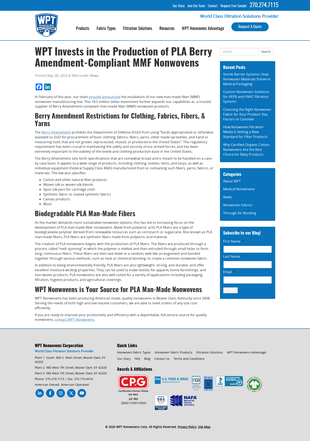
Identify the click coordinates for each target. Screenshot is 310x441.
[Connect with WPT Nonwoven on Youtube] (61, 394)
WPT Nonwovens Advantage (203, 29)
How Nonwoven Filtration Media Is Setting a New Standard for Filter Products (245, 132)
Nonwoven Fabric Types (134, 352)
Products (82, 29)
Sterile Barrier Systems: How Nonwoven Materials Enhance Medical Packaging (246, 79)
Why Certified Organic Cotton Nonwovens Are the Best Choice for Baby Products (246, 149)
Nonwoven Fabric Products (173, 352)
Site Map (204, 427)
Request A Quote (250, 27)
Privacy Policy (187, 427)
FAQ (137, 359)
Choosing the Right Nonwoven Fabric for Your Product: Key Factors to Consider (247, 114)
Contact (213, 6)
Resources (166, 29)
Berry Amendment (56, 132)
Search (266, 52)
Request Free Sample (234, 6)
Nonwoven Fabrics (237, 205)
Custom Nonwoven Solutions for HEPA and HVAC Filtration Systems (246, 96)
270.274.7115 (264, 5)
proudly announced (104, 96)
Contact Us (162, 359)
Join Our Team (196, 6)
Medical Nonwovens (239, 189)
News (94, 75)
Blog (147, 359)
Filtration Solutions (137, 29)
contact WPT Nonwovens (74, 319)
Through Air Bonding (239, 213)
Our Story (179, 6)
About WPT (232, 181)
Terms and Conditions (189, 359)
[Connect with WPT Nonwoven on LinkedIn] (40, 394)
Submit (230, 290)
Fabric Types (106, 29)
